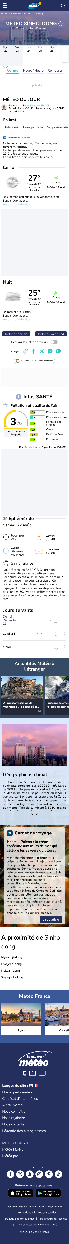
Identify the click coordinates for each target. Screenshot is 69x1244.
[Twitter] (20, 1174)
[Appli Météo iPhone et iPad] (20, 1193)
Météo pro (10, 1156)
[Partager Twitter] (41, 351)
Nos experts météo (17, 1092)
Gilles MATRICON (40, 105)
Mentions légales (17, 1206)
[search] (63, 6)
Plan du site (55, 1206)
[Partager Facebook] (33, 351)
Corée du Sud (15, 13)
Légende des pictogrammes (24, 1130)
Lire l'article (51, 920)
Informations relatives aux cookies (36, 1212)
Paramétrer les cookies (53, 1218)
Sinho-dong (37, 13)
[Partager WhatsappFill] (58, 351)
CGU (33, 1206)
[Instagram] (39, 1174)
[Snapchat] (30, 1174)
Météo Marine (13, 1149)
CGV (42, 1206)
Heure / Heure (33, 70)
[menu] (6, 6)
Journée (12, 70)
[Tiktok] (58, 1174)
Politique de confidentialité (21, 1218)
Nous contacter (13, 1124)
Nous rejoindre (13, 1117)
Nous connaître (13, 1111)
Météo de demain (16, 334)
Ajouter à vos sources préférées (37, 360)
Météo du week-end (51, 334)
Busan (27, 13)
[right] (65, 54)
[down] (34, 815)
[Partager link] (25, 351)
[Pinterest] (49, 1174)
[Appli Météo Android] (48, 1193)
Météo (4, 13)
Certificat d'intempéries (20, 1098)
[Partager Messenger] (50, 351)
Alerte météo (12, 1105)
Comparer (55, 70)
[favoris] (60, 23)
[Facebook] (10, 1174)
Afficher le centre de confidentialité (36, 1224)
